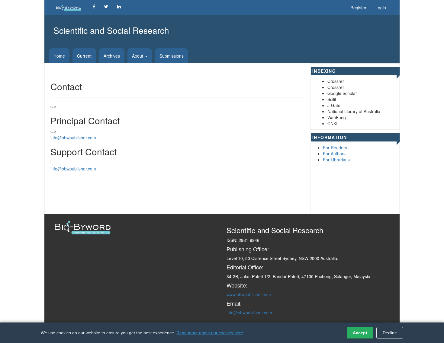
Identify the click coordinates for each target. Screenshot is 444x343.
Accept (360, 332)
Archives (112, 56)
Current (84, 56)
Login (380, 8)
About (138, 56)
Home (59, 56)
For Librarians (336, 160)
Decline (390, 332)
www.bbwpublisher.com (249, 294)
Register (358, 8)
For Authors (334, 154)
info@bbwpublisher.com (73, 138)
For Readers (335, 148)
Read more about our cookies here (209, 332)
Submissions (171, 56)
